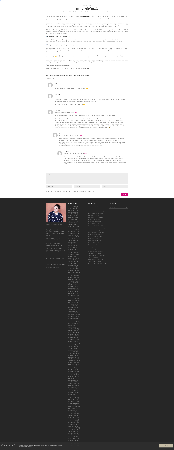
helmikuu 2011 (72, 422)
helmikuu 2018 (72, 274)
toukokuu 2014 (72, 353)
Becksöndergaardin (85, 16)
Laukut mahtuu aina (94, 230)
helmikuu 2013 (72, 380)
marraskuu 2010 (72, 428)
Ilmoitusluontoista (94, 215)
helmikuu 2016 (72, 316)
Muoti (90, 236)
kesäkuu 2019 (72, 245)
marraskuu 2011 (72, 406)
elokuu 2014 (71, 348)
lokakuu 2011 (72, 408)
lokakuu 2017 (72, 281)
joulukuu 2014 (72, 341)
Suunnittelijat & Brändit (64, 75)
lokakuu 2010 (72, 429)
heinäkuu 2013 (72, 371)
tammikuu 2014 (72, 360)
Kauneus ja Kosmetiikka (95, 219)
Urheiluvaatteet (93, 259)
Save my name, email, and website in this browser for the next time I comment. (71, 191)
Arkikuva (100, 206)
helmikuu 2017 (72, 295)
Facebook (49, 267)
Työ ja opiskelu (93, 257)
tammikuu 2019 (72, 254)
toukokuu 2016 (72, 311)
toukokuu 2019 (72, 247)
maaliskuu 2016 (72, 314)
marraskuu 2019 (72, 237)
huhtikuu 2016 (72, 313)
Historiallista (92, 213)
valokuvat (91, 261)
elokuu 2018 (71, 263)
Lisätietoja (3, 447)
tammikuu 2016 (72, 318)
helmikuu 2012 (72, 401)
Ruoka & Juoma (92, 244)
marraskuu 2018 (72, 258)
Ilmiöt (100, 213)
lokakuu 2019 (72, 238)
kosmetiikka (92, 228)
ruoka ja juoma (92, 247)
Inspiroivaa (92, 217)
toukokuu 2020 (72, 226)
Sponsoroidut (93, 249)
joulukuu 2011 (72, 405)
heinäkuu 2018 (72, 265)
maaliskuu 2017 (72, 293)
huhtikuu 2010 (72, 440)
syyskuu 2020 (72, 221)
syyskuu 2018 (72, 261)
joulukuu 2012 (72, 383)
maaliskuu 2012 (72, 399)
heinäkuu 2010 (72, 435)
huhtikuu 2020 (72, 228)
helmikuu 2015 (72, 337)
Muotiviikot (98, 236)
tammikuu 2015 (72, 339)
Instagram (56, 267)
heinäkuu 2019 (72, 244)
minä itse (101, 234)
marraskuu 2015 (72, 322)
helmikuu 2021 (72, 212)
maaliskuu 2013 (72, 378)
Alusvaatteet (92, 206)
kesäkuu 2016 (72, 309)
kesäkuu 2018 (72, 267)
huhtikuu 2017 (72, 291)
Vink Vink (103, 263)
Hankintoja (92, 211)
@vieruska (86, 68)
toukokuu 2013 (72, 375)
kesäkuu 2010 (72, 436)
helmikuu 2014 (72, 359)
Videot (98, 261)
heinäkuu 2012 (72, 392)
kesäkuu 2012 (72, 394)
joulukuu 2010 (72, 426)
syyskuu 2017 (72, 283)
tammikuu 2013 (72, 382)
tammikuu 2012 (72, 403)
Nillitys (101, 240)
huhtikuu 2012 (72, 398)
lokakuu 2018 (72, 260)
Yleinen (77, 12)
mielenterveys (92, 234)
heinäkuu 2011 (72, 413)
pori (97, 242)
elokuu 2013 (71, 369)
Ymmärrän (166, 445)
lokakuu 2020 (72, 219)
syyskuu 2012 (72, 389)
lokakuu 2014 (72, 345)
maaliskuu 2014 (72, 357)
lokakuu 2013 (72, 366)
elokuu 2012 (71, 390)
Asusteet (53, 75)
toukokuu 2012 (72, 396)
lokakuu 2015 (72, 323)
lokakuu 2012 (72, 387)
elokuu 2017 (71, 284)
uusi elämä (101, 259)
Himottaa (100, 211)
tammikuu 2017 (72, 297)
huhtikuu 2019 (72, 249)
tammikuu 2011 (72, 424)
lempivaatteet (92, 232)
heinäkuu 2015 (72, 329)
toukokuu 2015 (72, 332)
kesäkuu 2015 (72, 330)
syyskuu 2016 (72, 304)
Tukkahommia (77, 75)
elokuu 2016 (71, 306)
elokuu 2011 (71, 412)
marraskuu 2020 (73, 217)
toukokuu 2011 (72, 417)
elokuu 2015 (71, 327)
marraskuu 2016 (72, 300)
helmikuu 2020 (72, 231)
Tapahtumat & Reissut (95, 253)
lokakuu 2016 (72, 302)
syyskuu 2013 (72, 368)
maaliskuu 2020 (72, 230)
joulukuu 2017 (72, 277)
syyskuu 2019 (72, 240)
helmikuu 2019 (72, 253)
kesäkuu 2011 (72, 415)
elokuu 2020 (71, 222)
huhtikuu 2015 (72, 334)
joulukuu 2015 (72, 320)
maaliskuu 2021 (72, 210)
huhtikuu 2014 (72, 355)
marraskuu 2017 (72, 279)
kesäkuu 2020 (72, 224)
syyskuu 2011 (72, 410)
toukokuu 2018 (72, 268)
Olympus (91, 242)
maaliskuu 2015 (72, 336)
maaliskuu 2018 (72, 272)
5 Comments (96, 12)
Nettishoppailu (93, 240)
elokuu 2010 (71, 433)
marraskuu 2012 (72, 385)
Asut (98, 209)
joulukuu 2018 (72, 256)
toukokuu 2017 (72, 290)
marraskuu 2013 (72, 364)
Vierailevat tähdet (93, 263)
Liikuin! (101, 232)
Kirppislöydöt (98, 223)
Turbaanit (85, 75)
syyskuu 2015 (72, 325)
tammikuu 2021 (72, 214)
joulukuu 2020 (72, 215)
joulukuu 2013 (72, 362)
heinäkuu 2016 (72, 307)
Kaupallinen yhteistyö (94, 221)
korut (100, 225)
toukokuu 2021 (72, 208)
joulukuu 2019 (72, 235)
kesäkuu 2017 (72, 288)
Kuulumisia (101, 228)
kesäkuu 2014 (72, 352)
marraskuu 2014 (72, 343)
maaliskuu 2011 (72, 421)
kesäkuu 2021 (72, 207)
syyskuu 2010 (72, 431)
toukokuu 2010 (72, 438)
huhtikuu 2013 (72, 376)
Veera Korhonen (86, 12)
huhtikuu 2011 (72, 419)
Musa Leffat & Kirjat (94, 238)
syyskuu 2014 (72, 346)
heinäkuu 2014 (72, 350)
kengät (91, 223)
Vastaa (76, 85)
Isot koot (100, 217)
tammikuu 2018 (72, 276)
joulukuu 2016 (72, 299)
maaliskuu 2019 (72, 251)
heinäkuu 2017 (72, 286)
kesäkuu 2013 (72, 373)
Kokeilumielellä (93, 225)
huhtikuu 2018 (72, 270)
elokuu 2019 (71, 242)
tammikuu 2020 (72, 233)
